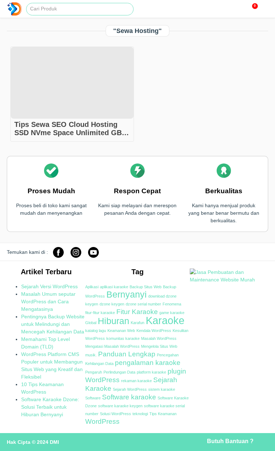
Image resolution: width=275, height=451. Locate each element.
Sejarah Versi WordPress (49, 286)
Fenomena (172, 304)
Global (90, 323)
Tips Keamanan (163, 414)
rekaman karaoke (136, 381)
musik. (91, 355)
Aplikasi (91, 287)
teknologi (140, 414)
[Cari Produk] (129, 7)
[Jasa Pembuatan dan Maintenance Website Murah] (229, 280)
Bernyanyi (126, 294)
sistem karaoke (161, 389)
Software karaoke (129, 397)
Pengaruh (93, 372)
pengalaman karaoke (147, 362)
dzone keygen (112, 304)
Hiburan (113, 321)
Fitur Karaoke (137, 311)
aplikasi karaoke (114, 287)
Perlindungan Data (119, 372)
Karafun (137, 323)
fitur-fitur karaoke (100, 312)
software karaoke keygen (120, 406)
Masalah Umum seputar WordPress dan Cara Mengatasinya (48, 301)
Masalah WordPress (159, 338)
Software (93, 398)
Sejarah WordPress (130, 389)
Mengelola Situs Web (159, 346)
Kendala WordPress (153, 330)
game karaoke (171, 312)
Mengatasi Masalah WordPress (112, 346)
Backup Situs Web (145, 287)
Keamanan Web (121, 330)
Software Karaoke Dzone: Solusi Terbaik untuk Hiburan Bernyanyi (50, 407)
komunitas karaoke (123, 338)
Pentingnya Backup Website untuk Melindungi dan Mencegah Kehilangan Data (53, 324)
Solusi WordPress (115, 414)
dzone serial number (143, 304)
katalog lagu (95, 330)
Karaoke (165, 320)
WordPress (102, 421)
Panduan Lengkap (126, 354)
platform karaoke (151, 372)
